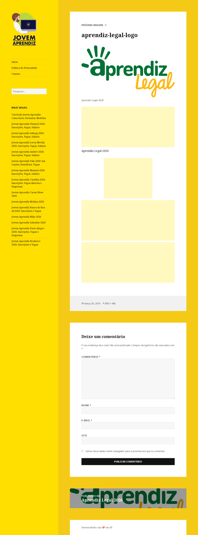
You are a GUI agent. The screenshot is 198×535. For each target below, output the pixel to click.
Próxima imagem (92, 25)
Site (84, 435)
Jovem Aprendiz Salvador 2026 (29, 222)
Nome (86, 405)
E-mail (86, 420)
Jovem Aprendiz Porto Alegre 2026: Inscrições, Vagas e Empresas (28, 232)
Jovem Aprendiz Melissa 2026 (28, 201)
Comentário (90, 356)
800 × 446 (110, 303)
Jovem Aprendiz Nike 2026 (26, 216)
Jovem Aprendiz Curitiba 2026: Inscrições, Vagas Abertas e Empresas (29, 183)
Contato (16, 73)
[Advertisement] (128, 127)
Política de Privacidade (24, 67)
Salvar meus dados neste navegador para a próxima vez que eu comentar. (125, 451)
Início (15, 62)
